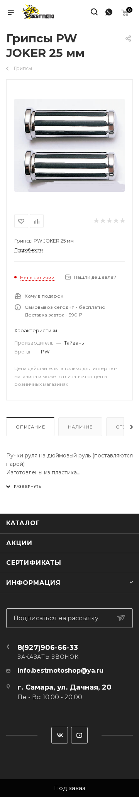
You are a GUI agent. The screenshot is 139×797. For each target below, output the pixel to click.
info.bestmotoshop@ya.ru (60, 670)
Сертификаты (33, 562)
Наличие (80, 427)
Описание (30, 427)
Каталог (23, 523)
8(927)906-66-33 (47, 647)
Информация (33, 582)
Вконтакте (59, 735)
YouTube (79, 735)
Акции (19, 543)
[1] (69, 145)
